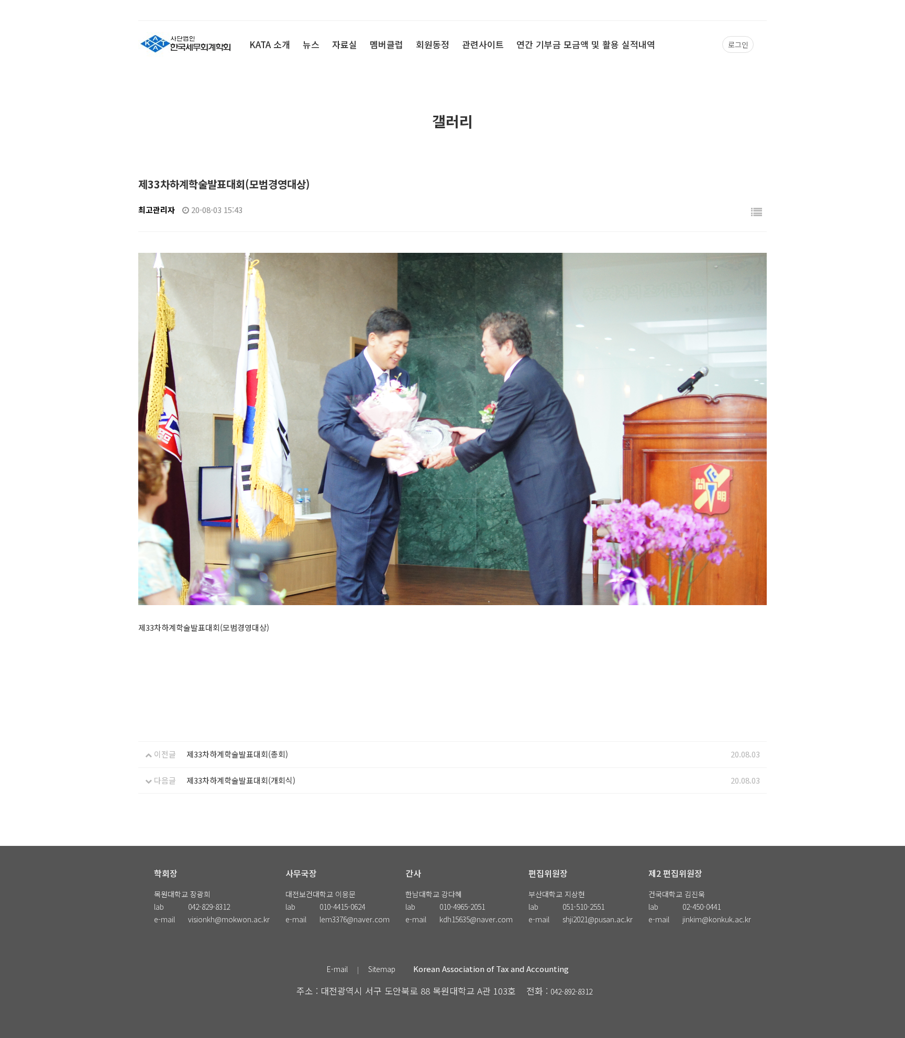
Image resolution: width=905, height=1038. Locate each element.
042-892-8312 (571, 991)
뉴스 (311, 44)
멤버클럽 (386, 44)
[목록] (756, 212)
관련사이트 (483, 44)
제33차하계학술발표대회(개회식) (240, 780)
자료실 (344, 44)
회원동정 (432, 44)
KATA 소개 (269, 44)
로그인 (738, 44)
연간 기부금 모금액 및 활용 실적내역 (585, 44)
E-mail (337, 969)
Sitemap (381, 969)
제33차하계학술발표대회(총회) (237, 754)
